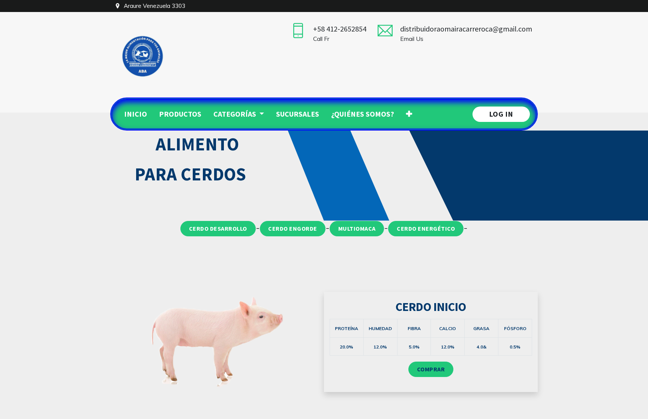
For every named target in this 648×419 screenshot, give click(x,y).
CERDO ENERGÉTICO (426, 228)
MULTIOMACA (357, 228)
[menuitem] (135, 114)
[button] (409, 114)
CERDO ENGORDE (292, 228)
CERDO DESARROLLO (218, 228)
